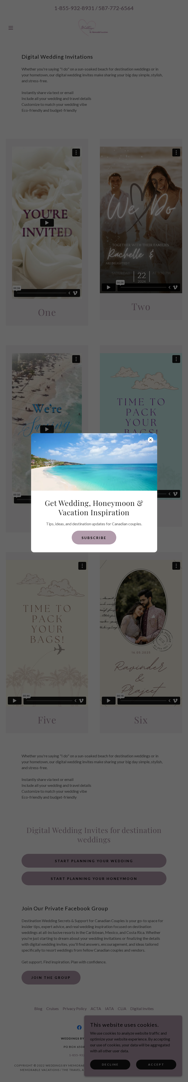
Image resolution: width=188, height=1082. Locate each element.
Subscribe (94, 538)
